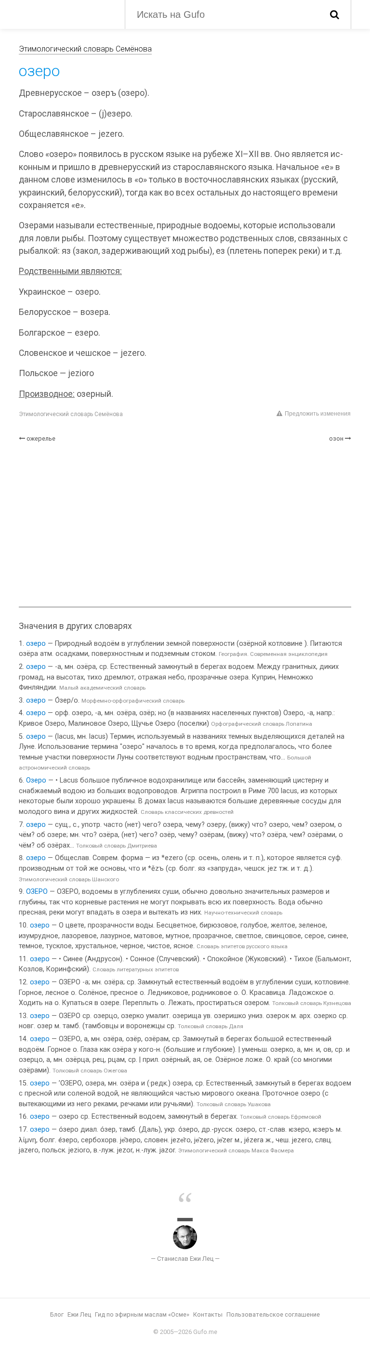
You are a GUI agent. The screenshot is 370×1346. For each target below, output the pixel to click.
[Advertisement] (185, 524)
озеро (36, 644)
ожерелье (40, 438)
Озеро (36, 780)
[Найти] (334, 14)
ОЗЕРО (37, 892)
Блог (57, 1314)
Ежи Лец (79, 1314)
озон (336, 438)
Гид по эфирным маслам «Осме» (142, 1314)
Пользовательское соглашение (273, 1314)
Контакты (208, 1314)
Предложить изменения (318, 413)
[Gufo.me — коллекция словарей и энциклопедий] (65, 13)
